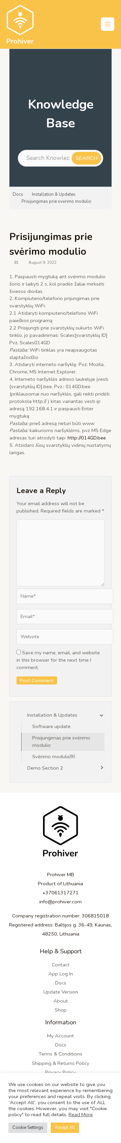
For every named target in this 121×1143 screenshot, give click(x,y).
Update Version (60, 991)
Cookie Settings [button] (27, 1128)
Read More (81, 1114)
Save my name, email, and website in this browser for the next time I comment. (58, 660)
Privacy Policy (60, 1072)
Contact (61, 964)
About (60, 1001)
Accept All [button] (65, 1128)
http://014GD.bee (87, 437)
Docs (18, 194)
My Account (60, 1035)
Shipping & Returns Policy (60, 1063)
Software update (51, 726)
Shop (61, 1010)
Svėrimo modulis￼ (53, 756)
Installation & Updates (54, 194)
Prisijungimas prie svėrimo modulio (56, 201)
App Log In (60, 973)
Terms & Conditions (60, 1053)
